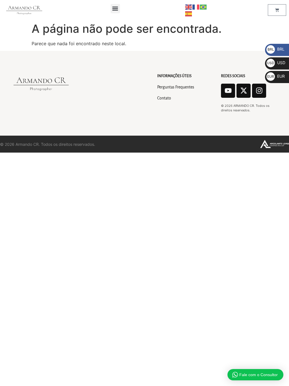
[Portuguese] (203, 6)
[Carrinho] (277, 10)
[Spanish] (188, 13)
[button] (115, 8)
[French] (196, 6)
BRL (276, 49)
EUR (276, 76)
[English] (188, 6)
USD (276, 62)
